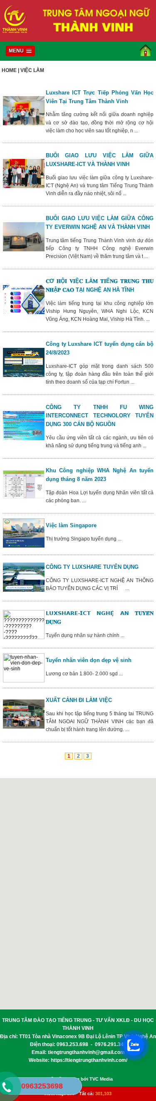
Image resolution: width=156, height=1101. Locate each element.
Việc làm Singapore (71, 525)
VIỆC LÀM (32, 70)
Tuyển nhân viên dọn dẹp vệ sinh (88, 660)
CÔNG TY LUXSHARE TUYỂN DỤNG (94, 567)
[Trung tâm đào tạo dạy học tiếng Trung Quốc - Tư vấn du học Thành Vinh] (78, 37)
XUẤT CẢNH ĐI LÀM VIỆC (79, 700)
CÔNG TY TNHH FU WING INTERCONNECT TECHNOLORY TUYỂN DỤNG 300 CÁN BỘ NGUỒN (100, 416)
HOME (9, 70)
